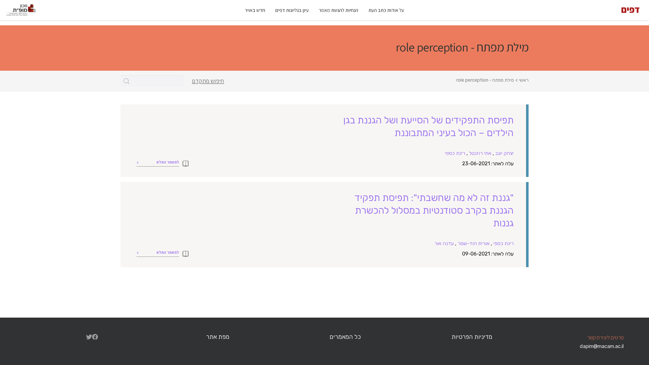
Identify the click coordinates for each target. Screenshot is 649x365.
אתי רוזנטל (480, 153)
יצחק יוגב (504, 153)
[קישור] (630, 10)
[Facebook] (95, 337)
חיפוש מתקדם (208, 81)
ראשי (524, 80)
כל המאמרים (345, 336)
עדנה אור (444, 243)
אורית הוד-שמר (474, 243)
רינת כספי (455, 153)
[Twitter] (89, 337)
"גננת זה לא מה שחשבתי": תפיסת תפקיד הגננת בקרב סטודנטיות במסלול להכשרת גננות (434, 210)
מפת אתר (217, 336)
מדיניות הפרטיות (472, 336)
